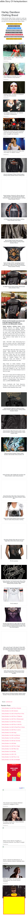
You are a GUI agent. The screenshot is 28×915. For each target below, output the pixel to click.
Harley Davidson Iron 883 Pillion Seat (10, 748)
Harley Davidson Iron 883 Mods (9, 743)
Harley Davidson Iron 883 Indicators (10, 711)
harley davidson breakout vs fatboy (14, 30)
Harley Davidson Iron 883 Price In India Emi (12, 724)
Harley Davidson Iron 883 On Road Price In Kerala (13, 727)
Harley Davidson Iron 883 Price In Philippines (12, 716)
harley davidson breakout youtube (14, 39)
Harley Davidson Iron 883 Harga (9, 732)
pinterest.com (9, 701)
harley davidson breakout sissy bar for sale (14, 36)
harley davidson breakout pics (14, 28)
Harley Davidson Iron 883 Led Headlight (11, 759)
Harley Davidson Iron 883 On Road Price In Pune (13, 713)
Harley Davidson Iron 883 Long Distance (11, 735)
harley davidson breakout (14, 26)
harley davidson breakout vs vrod (14, 24)
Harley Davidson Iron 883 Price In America (11, 721)
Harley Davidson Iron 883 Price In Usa (10, 757)
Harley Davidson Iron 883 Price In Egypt (11, 746)
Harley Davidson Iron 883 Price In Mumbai (11, 708)
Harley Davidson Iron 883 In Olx (9, 754)
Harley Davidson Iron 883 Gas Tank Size (11, 740)
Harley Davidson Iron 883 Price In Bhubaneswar (13, 719)
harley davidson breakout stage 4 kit (14, 32)
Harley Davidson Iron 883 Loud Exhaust (11, 738)
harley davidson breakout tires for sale (14, 34)
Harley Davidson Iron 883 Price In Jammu (11, 730)
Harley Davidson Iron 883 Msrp (9, 751)
